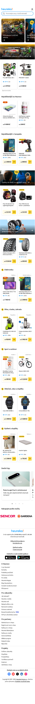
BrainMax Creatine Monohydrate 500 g (8, 372)
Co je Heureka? (5, 567)
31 (25, 157)
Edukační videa (5, 641)
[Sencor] (7, 516)
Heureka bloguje (6, 580)
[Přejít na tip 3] (19, 503)
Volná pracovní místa (7, 575)
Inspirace (4, 662)
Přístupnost (4, 588)
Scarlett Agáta (23, 450)
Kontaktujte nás (17, 543)
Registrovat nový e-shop (8, 625)
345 (9, 335)
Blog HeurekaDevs (6, 583)
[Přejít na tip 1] (12, 503)
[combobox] (17, 13)
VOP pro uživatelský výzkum (9, 615)
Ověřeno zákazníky (6, 652)
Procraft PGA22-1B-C (8, 78)
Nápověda (4, 644)
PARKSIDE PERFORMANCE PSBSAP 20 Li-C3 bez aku (25, 154)
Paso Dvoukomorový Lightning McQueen (8, 204)
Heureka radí (5, 602)
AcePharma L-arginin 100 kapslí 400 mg (24, 117)
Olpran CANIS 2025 (24, 371)
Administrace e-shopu (7, 623)
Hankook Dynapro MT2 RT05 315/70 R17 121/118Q (9, 254)
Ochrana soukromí (6, 609)
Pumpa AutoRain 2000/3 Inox (25, 332)
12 (25, 375)
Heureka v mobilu (6, 599)
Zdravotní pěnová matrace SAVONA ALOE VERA (9, 117)
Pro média (4, 578)
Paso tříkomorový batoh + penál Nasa (24, 204)
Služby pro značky (6, 633)
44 (9, 375)
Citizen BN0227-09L (24, 411)
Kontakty (4, 570)
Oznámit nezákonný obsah (9, 586)
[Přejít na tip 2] (15, 503)
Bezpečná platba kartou (8, 612)
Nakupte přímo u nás (7, 604)
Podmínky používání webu (22, 682)
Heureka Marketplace (7, 631)
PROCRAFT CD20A (24, 78)
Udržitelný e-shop (6, 665)
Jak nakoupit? (5, 596)
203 (9, 157)
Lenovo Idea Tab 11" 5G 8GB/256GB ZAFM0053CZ (9, 292)
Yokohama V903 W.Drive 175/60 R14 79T (25, 254)
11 (9, 415)
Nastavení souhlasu (7, 607)
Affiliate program (6, 639)
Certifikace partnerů (7, 660)
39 (25, 454)
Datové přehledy (6, 636)
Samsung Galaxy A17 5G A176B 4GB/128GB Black (9, 154)
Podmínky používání (7, 573)
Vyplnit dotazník (17, 550)
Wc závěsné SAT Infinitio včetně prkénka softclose (9, 451)
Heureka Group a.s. (21, 679)
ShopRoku (4, 654)
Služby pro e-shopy (6, 628)
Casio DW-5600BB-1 (8, 411)
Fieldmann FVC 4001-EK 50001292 (9, 332)
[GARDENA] (24, 516)
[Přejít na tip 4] (23, 503)
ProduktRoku (5, 657)
